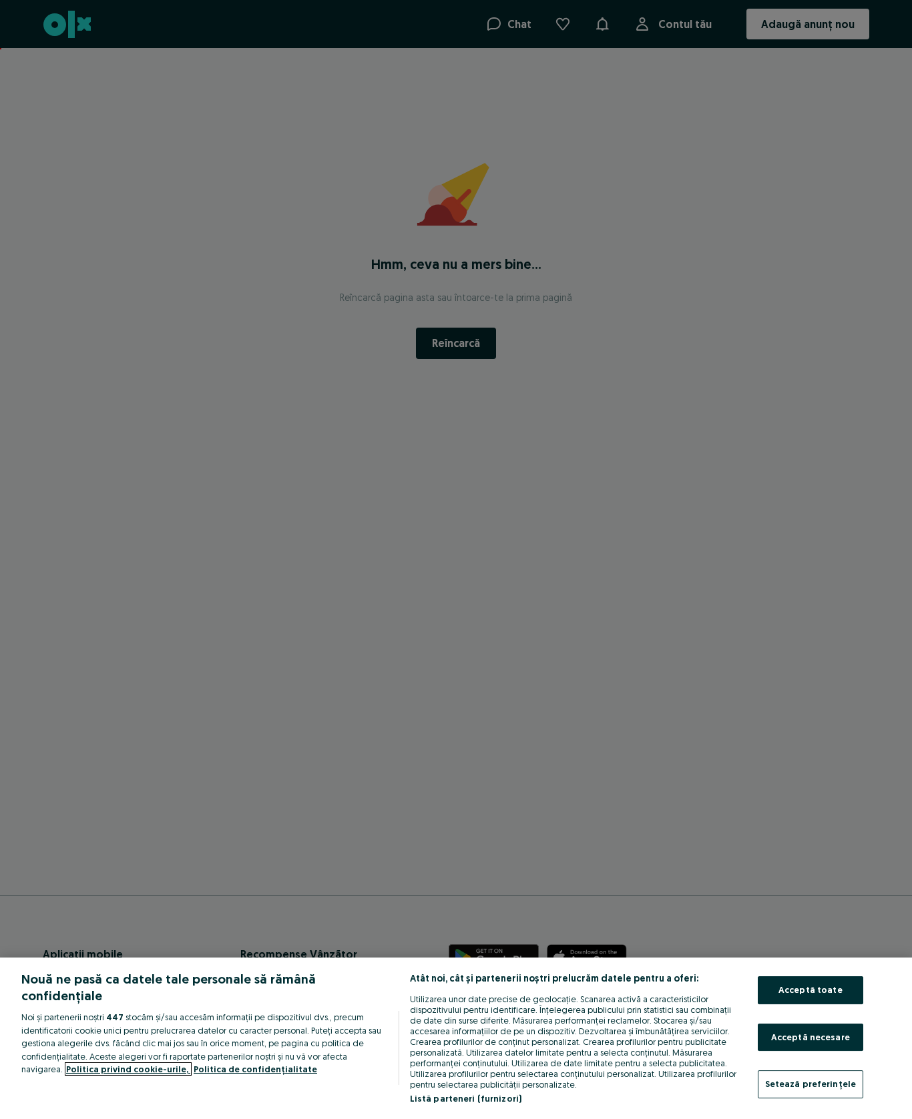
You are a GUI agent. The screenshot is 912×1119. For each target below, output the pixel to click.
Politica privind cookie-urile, (128, 1069)
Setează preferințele (811, 1083)
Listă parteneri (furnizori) (466, 1098)
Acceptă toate (810, 989)
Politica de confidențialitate (255, 1069)
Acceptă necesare (810, 1037)
